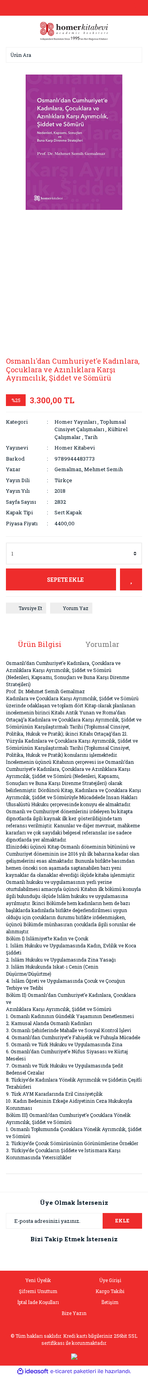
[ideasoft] (33, 1371)
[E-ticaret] (73, 1371)
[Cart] (134, 8)
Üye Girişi (110, 1280)
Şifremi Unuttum (38, 1291)
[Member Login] (74, 8)
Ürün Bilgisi (40, 644)
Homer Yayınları (75, 421)
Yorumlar (102, 644)
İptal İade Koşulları (38, 1302)
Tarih (90, 437)
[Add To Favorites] (131, 579)
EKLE (122, 1220)
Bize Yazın (74, 1313)
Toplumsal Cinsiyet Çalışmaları (90, 425)
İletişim (109, 1302)
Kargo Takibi (110, 1291)
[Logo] (74, 30)
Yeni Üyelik (38, 1280)
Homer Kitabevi (74, 447)
